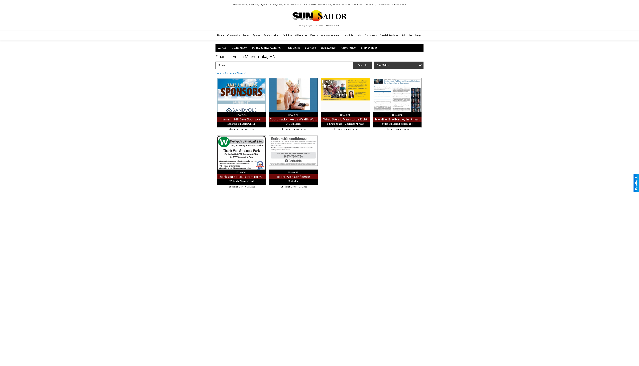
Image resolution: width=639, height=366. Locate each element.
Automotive (348, 47)
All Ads (222, 47)
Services (310, 47)
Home (218, 73)
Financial (241, 73)
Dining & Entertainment (267, 47)
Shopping (294, 47)
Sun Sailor (383, 65)
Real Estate (328, 47)
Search (362, 65)
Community (239, 47)
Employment (369, 47)
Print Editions (333, 25)
